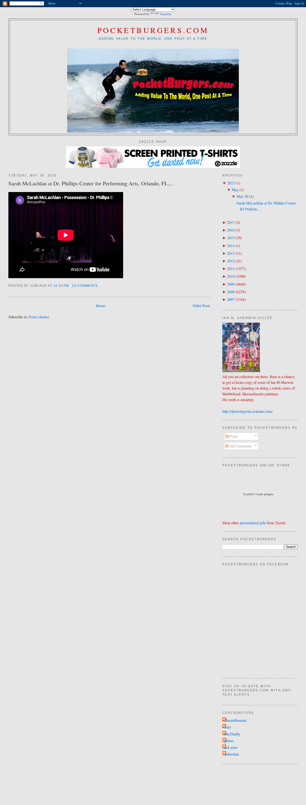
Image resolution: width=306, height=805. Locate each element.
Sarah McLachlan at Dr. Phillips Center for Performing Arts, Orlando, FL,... (91, 183)
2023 (231, 183)
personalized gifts (253, 522)
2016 (231, 230)
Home (100, 305)
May (235, 189)
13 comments (85, 285)
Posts (232, 436)
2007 (231, 299)
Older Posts (201, 305)
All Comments (240, 446)
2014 (231, 245)
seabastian (231, 754)
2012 (231, 261)
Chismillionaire (235, 720)
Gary (227, 727)
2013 (231, 253)
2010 (231, 276)
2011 (231, 268)
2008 (231, 291)
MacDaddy (232, 734)
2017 (231, 222)
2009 (231, 284)
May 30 (242, 196)
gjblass (229, 740)
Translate (166, 14)
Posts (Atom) (39, 317)
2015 (231, 237)
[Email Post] (99, 285)
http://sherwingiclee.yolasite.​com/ (247, 411)
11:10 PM (61, 285)
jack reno (230, 747)
